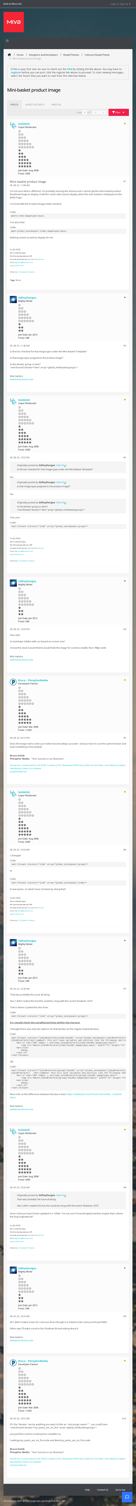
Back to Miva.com (13, 3)
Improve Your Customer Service (22, 765)
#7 (124, 988)
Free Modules (15, 768)
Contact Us (102, 1489)
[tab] (14, 104)
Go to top (120, 1489)
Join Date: (23, 170)
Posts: (21, 173)
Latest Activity (34, 104)
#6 (124, 849)
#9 (124, 1316)
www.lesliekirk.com (17, 266)
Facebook (23, 272)
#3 (124, 457)
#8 (124, 1187)
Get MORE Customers (46, 765)
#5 (124, 737)
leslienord (40, 259)
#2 (124, 345)
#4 (124, 629)
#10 (124, 1418)
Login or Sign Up (119, 3)
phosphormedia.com (18, 771)
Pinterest (31, 272)
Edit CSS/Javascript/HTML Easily (71, 765)
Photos (56, 104)
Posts (14, 104)
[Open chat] (127, 1497)
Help (87, 1489)
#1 (124, 181)
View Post (61, 465)
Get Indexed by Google (114, 765)
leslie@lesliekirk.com (25, 262)
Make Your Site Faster (94, 765)
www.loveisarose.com (21, 379)
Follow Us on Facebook (32, 768)
